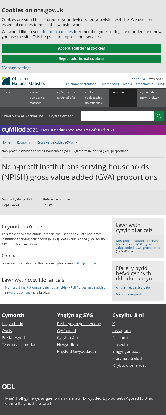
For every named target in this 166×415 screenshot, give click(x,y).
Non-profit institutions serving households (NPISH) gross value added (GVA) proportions (55, 290)
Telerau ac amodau (19, 344)
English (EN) (137, 78)
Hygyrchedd (12, 323)
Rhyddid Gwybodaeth (76, 351)
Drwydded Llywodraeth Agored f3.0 (115, 398)
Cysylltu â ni (68, 337)
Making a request (128, 294)
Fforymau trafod (127, 358)
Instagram (121, 330)
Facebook (121, 337)
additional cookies (56, 31)
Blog (161, 84)
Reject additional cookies (81, 58)
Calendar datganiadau (82, 84)
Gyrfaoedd (66, 330)
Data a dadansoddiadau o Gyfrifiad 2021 (78, 130)
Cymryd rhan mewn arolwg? (149, 94)
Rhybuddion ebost (129, 365)
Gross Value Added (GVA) (55, 142)
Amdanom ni (145, 84)
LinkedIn (120, 344)
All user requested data (133, 287)
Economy (23, 142)
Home (6, 142)
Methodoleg (110, 84)
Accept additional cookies (81, 48)
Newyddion (67, 344)
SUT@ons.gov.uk (88, 263)
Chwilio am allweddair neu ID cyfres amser (37, 116)
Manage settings (17, 67)
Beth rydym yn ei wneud (79, 323)
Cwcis (7, 330)
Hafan (9, 92)
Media (127, 84)
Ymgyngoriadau (126, 351)
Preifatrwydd (13, 337)
